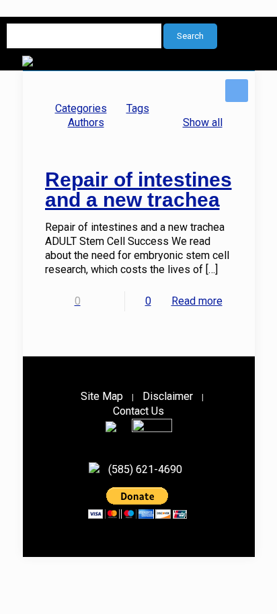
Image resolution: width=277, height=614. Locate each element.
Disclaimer (168, 396)
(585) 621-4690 (145, 469)
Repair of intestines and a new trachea (138, 189)
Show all (203, 122)
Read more (197, 301)
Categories (81, 108)
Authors (86, 122)
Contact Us (138, 411)
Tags (137, 108)
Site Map (102, 396)
